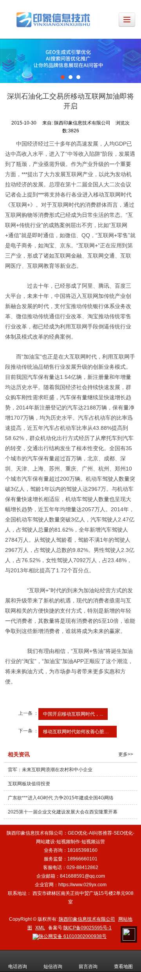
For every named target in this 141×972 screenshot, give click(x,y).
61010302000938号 (73, 936)
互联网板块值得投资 (29, 783)
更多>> (125, 754)
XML (40, 928)
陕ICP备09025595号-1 (87, 928)
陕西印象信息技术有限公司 (87, 919)
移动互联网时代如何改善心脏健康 (78, 731)
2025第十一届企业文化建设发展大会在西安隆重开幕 (63, 812)
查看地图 (123, 966)
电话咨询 (17, 966)
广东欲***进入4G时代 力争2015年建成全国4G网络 (61, 798)
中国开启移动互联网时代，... (73, 714)
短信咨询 (52, 966)
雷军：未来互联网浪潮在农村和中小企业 (50, 769)
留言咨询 (88, 966)
